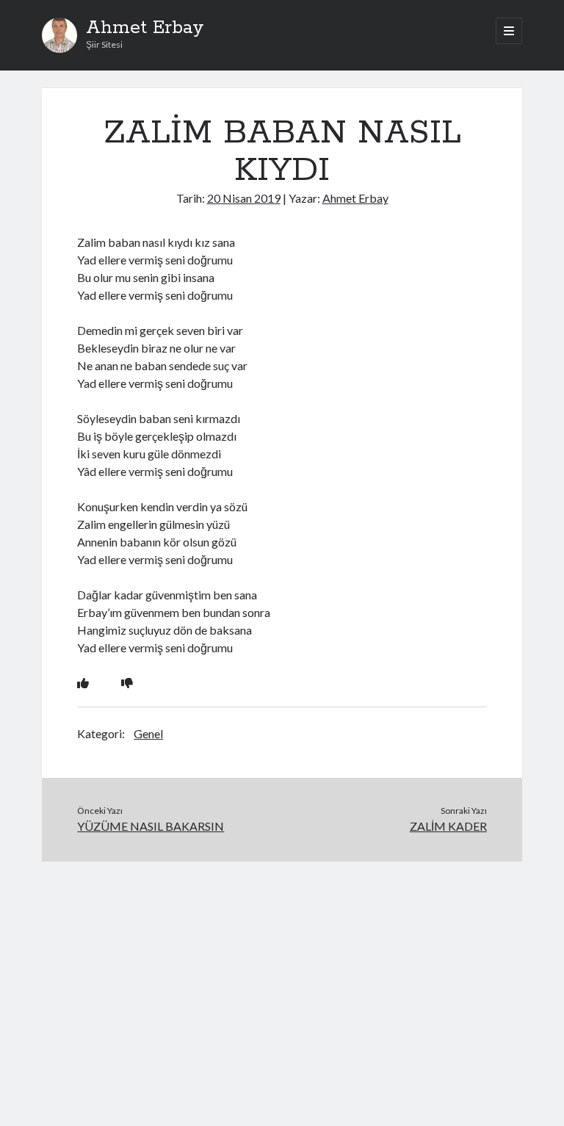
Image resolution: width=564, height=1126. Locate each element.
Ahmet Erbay (145, 28)
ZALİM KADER (448, 826)
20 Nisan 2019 (244, 198)
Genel (148, 733)
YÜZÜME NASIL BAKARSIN (150, 826)
